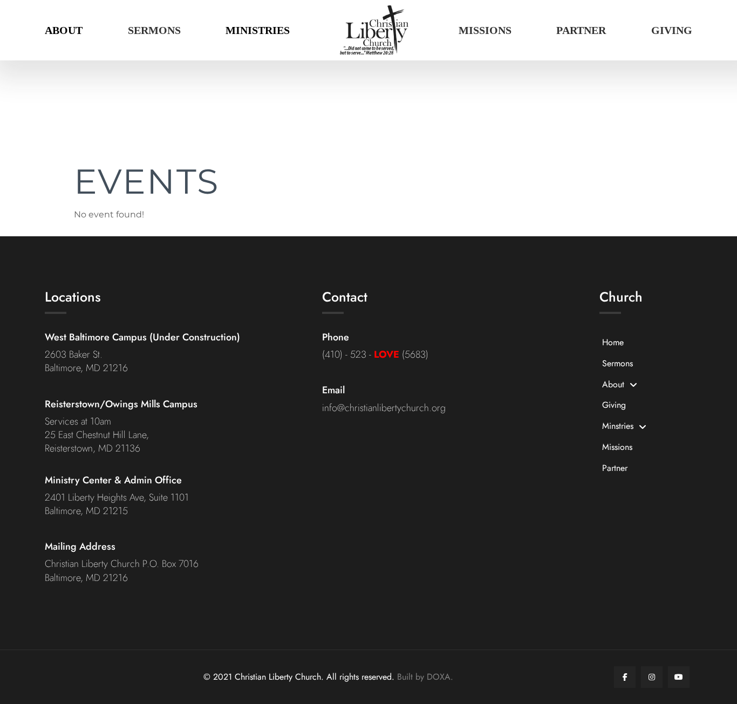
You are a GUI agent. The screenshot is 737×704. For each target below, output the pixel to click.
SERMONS (154, 30)
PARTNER (581, 30)
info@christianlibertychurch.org (384, 408)
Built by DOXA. (425, 677)
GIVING (671, 30)
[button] (64, 30)
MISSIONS (485, 30)
